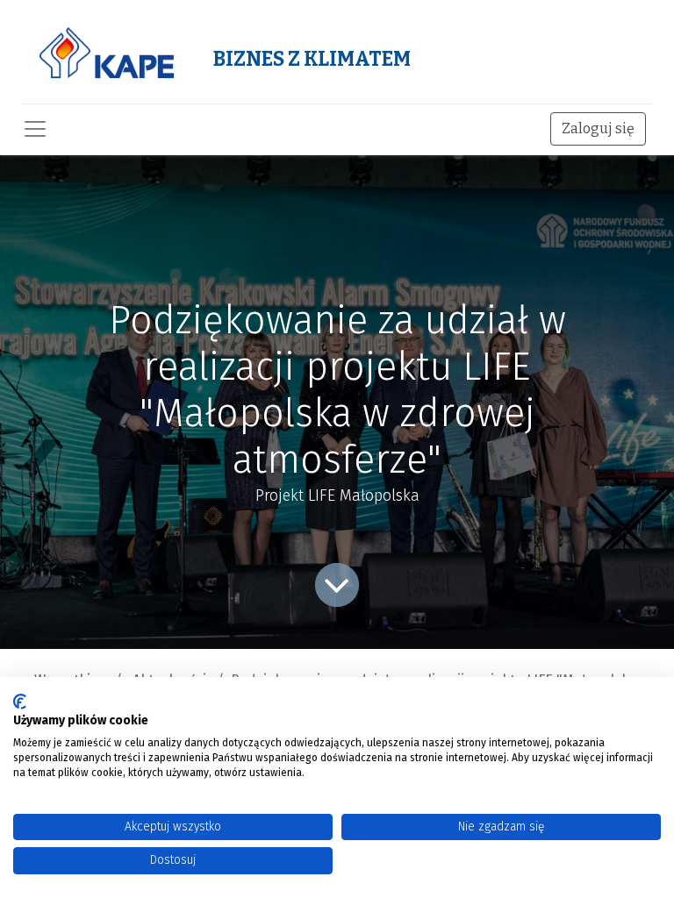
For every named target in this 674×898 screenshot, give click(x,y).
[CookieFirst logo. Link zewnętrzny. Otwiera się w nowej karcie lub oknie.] (19, 701)
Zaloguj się (598, 128)
